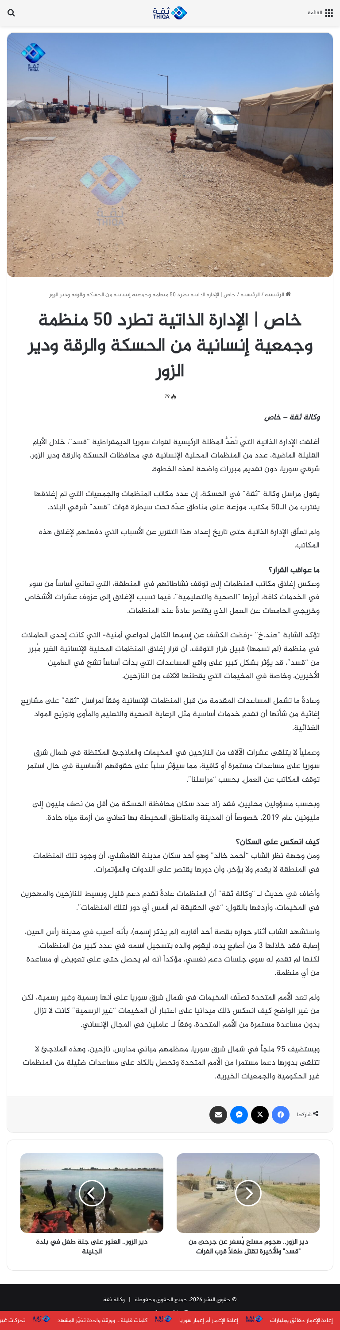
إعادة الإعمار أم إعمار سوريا (208, 1321)
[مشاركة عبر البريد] (218, 1115)
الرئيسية (275, 295)
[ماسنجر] (239, 1115)
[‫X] (260, 1115)
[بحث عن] (11, 16)
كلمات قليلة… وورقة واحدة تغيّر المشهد (102, 1321)
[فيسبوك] (281, 1115)
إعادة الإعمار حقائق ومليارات (301, 1321)
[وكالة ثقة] (170, 12)
